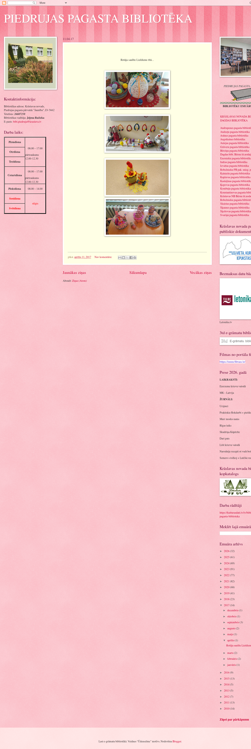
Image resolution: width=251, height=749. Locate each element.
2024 (227, 563)
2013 (227, 690)
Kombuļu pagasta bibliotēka (235, 188)
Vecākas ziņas (201, 272)
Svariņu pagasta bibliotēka (234, 215)
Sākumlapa (138, 272)
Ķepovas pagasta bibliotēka (235, 185)
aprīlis (231, 640)
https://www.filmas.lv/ (232, 361)
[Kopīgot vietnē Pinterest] (135, 258)
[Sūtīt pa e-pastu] (120, 258)
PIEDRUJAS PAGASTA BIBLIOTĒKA (98, 18)
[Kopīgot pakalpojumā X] (127, 258)
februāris (232, 659)
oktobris (232, 616)
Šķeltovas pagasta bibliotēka (235, 211)
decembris (233, 610)
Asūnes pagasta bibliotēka (234, 135)
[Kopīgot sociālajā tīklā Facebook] (131, 258)
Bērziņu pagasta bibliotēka (234, 150)
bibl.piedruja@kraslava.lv (27, 121)
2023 (227, 569)
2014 (227, 684)
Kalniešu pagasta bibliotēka (235, 173)
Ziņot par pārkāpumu (234, 719)
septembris (233, 622)
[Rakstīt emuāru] (124, 258)
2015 (227, 678)
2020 (227, 587)
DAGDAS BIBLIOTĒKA (234, 120)
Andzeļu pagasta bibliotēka (235, 132)
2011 (227, 702)
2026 (227, 551)
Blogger (177, 741)
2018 (227, 599)
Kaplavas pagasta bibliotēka (235, 177)
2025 (227, 557)
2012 (227, 696)
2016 (227, 672)
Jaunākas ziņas (74, 272)
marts (230, 653)
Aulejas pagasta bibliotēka (234, 143)
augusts (231, 628)
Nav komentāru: (104, 257)
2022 (227, 575)
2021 (227, 581)
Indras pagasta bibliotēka (233, 162)
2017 (227, 605)
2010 (227, 708)
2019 (227, 593)
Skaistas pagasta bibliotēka (234, 203)
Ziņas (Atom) (79, 280)
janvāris (231, 665)
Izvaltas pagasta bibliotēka (234, 166)
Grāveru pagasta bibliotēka (234, 147)
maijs (230, 634)
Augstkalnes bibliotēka (232, 139)
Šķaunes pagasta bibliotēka (234, 207)
